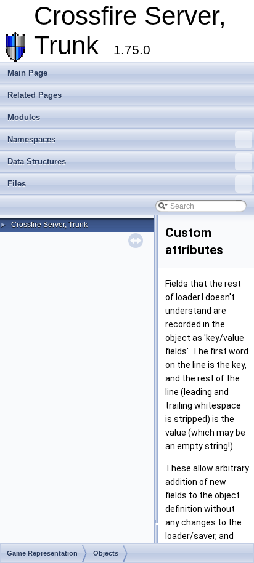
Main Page (27, 73)
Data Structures (36, 161)
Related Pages (34, 95)
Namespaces (31, 139)
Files (16, 183)
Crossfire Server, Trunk (49, 224)
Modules (23, 117)
